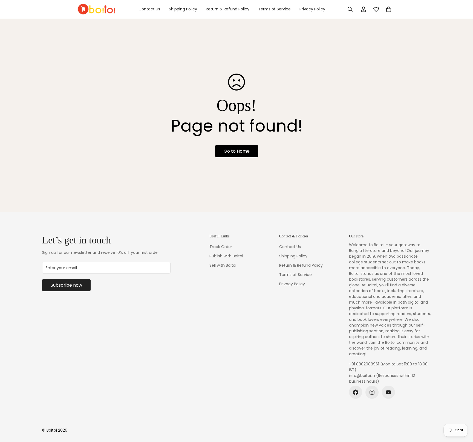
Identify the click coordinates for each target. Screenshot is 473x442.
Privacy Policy (312, 9)
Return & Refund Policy (227, 9)
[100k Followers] (372, 392)
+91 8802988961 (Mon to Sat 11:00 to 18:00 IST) (388, 367)
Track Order (220, 246)
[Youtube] (388, 392)
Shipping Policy (183, 9)
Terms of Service (274, 9)
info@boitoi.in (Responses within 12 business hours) (382, 378)
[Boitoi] (96, 9)
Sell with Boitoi (222, 265)
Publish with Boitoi (226, 256)
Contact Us (149, 9)
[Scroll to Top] (462, 412)
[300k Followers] (355, 392)
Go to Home (237, 151)
